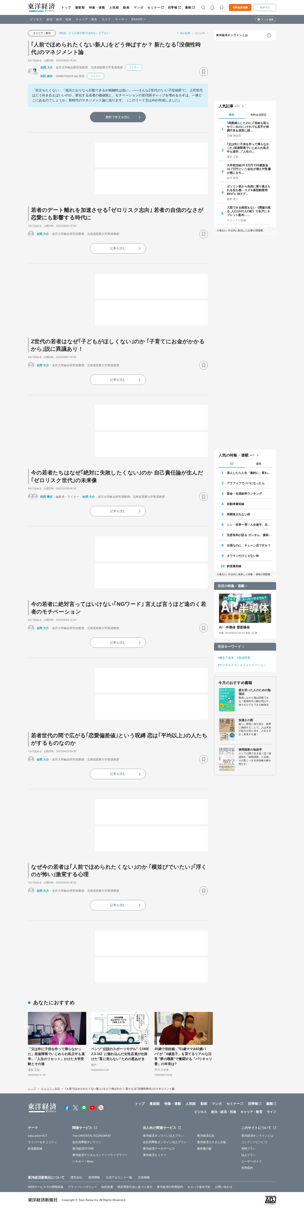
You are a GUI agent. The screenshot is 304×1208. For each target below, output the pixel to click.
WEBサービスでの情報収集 (45, 1187)
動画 (126, 7)
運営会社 (76, 1177)
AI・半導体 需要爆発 (234, 627)
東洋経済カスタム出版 (211, 1142)
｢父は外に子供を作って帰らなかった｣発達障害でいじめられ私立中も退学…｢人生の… (248, 147)
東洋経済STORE (83, 1148)
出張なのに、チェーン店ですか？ (249, 545)
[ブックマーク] (203, 71)
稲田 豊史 (46, 496)
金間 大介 (46, 67)
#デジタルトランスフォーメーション (242, 665)
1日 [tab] (232, 463)
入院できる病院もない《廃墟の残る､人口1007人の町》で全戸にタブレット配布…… (249, 211)
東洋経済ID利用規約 (170, 1187)
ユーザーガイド (251, 1161)
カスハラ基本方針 (199, 1187)
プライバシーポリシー (82, 1187)
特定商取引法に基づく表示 (134, 1187)
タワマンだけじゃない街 (243, 555)
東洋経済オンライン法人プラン (163, 1135)
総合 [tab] (231, 114)
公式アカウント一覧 (119, 1177)
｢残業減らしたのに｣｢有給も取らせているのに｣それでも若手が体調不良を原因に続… (248, 126)
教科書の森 (204, 1148)
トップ (66, 7)
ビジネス (36, 19)
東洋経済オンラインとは (232, 35)
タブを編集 (267, 19)
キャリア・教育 (87, 19)
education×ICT (37, 1135)
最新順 (80, 7)
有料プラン (248, 1148)
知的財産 (107, 1187)
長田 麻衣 (46, 76)
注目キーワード (229, 646)
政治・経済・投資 (59, 19)
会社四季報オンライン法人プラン (165, 1142)
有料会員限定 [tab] (258, 114)
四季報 (173, 7)
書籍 (188, 7)
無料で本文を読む (117, 117)
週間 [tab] (258, 463)
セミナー (153, 7)
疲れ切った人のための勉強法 (255, 691)
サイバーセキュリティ (42, 1142)
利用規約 (247, 1167)
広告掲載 (144, 1177)
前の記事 (185, 33)
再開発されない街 (238, 514)
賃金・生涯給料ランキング (244, 493)
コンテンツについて (254, 1142)
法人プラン (248, 1155)
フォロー (134, 67)
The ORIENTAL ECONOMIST (91, 1135)
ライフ (106, 19)
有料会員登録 (240, 7)
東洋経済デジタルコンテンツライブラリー (100, 1155)
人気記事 (226, 106)
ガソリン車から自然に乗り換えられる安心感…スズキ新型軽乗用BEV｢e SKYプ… (249, 190)
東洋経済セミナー (154, 1155)
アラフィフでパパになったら (246, 483)
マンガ (139, 7)
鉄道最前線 (234, 566)
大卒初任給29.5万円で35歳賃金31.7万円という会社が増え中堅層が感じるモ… (249, 169)
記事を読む (118, 248)
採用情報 (94, 1177)
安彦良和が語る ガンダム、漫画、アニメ (249, 535)
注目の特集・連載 (231, 586)
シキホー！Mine (82, 1161)
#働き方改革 (226, 657)
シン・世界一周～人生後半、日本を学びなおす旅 (249, 524)
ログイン (265, 7)
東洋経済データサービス (159, 1148)
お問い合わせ (224, 1187)
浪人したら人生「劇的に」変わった (249, 472)
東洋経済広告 (206, 1135)
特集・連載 (97, 7)
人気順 (114, 7)
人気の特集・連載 (234, 455)
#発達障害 (243, 657)
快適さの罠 (246, 720)
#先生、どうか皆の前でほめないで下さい (84, 33)
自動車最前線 (235, 504)
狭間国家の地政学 (250, 749)
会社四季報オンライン (87, 1142)
